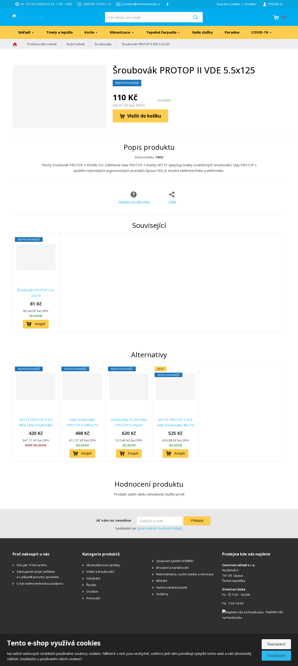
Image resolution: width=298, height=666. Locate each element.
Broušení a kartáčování (172, 567)
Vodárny (162, 594)
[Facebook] (167, 4)
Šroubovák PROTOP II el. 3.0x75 (35, 293)
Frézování (93, 598)
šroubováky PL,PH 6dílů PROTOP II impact (129, 422)
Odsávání (93, 578)
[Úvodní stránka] (28, 16)
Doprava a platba (228, 4)
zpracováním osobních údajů (159, 528)
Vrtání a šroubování (100, 571)
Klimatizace (120, 32)
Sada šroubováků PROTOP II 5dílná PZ (82, 422)
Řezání (91, 585)
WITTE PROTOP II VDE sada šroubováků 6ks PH (175, 422)
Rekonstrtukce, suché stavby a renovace (185, 574)
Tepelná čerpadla (161, 32)
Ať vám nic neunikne (113, 520)
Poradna (232, 32)
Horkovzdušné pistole (171, 587)
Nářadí (24, 32)
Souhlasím (276, 655)
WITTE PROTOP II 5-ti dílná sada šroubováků (36, 422)
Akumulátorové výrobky (103, 565)
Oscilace (92, 591)
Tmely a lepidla (59, 32)
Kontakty (250, 4)
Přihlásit (197, 520)
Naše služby (202, 32)
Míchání (161, 581)
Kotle (90, 32)
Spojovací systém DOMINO (175, 561)
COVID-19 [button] (260, 32)
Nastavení (276, 644)
